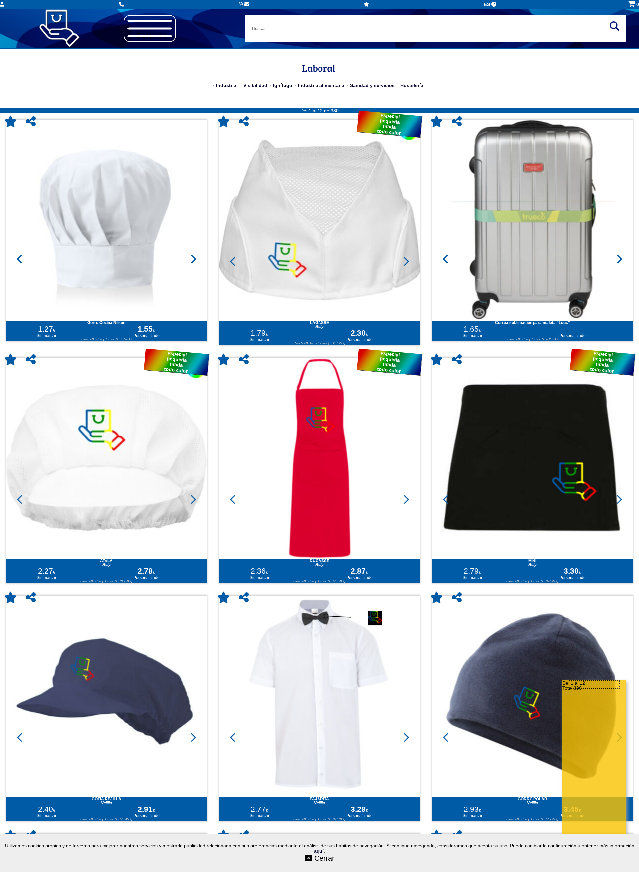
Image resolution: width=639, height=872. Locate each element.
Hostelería (411, 85)
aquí (319, 851)
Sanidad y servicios (372, 85)
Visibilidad (255, 85)
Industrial (227, 85)
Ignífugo (282, 85)
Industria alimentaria (321, 85)
